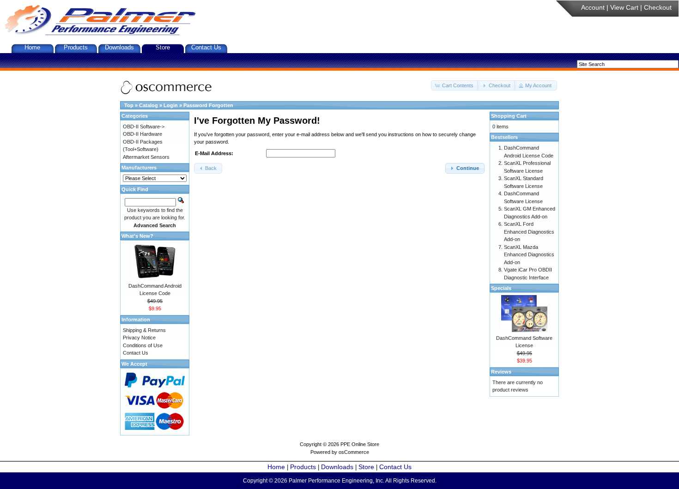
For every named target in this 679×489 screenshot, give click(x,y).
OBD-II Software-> (143, 126)
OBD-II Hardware (142, 134)
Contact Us (206, 47)
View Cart (624, 7)
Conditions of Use (143, 345)
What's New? (137, 236)
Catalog (148, 105)
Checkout (658, 7)
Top (128, 105)
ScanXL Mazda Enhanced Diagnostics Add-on (529, 254)
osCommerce (354, 452)
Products (76, 47)
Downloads (119, 47)
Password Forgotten (208, 105)
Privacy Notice (139, 337)
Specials (501, 288)
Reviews (501, 371)
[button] (455, 85)
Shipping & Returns (144, 330)
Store (163, 47)
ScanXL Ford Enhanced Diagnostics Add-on (529, 231)
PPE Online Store (359, 444)
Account (593, 7)
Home (32, 47)
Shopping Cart (509, 116)
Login (171, 105)
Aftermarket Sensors (146, 157)
